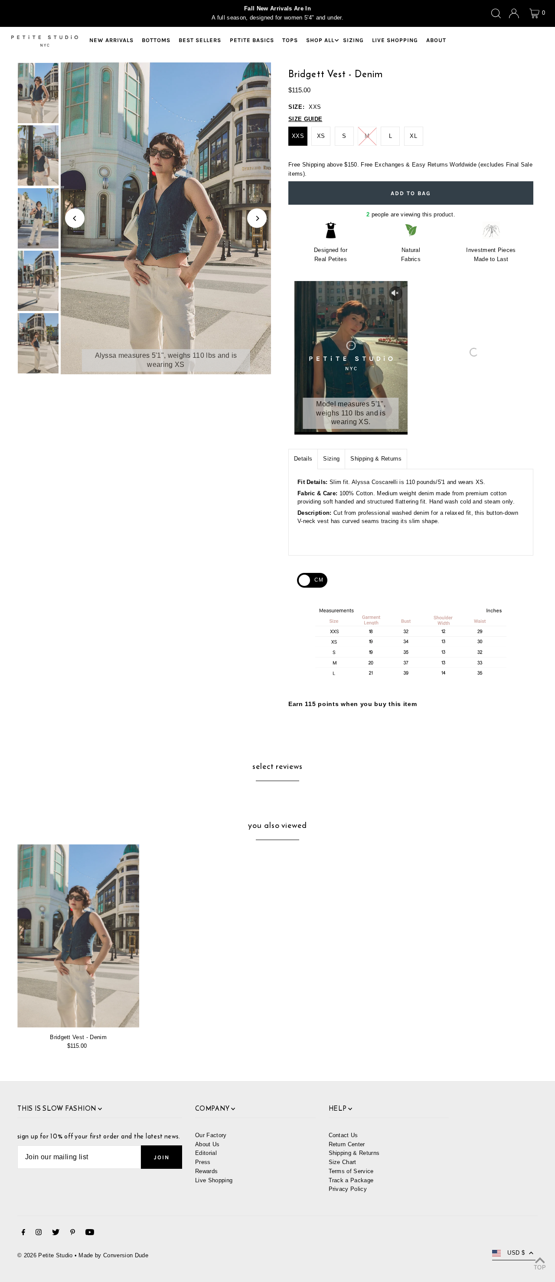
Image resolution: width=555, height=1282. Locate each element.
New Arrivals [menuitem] (111, 40)
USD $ (516, 1252)
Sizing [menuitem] (353, 40)
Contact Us (343, 1135)
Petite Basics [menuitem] (252, 40)
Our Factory (211, 1135)
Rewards (206, 1171)
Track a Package (351, 1180)
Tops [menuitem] (290, 40)
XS (321, 136)
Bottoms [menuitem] (156, 40)
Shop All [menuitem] (320, 40)
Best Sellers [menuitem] (200, 40)
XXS (298, 136)
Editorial (206, 1153)
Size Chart (342, 1162)
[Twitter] (55, 1233)
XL (413, 136)
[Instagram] (39, 1233)
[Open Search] (496, 13)
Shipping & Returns (376, 458)
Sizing (331, 458)
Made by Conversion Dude (113, 1255)
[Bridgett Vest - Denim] (78, 935)
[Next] (257, 218)
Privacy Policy (348, 1189)
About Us (207, 1144)
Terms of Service (351, 1171)
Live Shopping (213, 1180)
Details (303, 458)
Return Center (347, 1144)
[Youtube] (89, 1233)
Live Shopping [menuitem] (395, 40)
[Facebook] (23, 1233)
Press (203, 1162)
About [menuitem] (436, 40)
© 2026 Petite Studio (45, 1255)
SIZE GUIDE (305, 119)
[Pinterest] (72, 1233)
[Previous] (75, 218)
